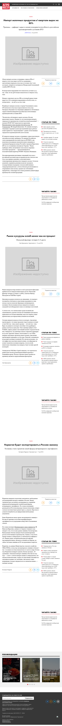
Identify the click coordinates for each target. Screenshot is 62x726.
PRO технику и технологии (27, 8)
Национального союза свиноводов (25, 527)
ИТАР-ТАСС (28, 32)
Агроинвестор (15, 8)
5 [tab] (34, 684)
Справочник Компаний (42, 8)
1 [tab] (27, 684)
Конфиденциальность (6, 720)
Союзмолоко (6, 127)
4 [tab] (32, 684)
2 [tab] (29, 684)
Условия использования (6, 721)
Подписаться (29, 698)
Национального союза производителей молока (16, 125)
